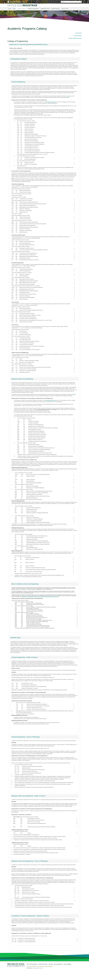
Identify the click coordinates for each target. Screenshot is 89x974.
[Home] (22, 5)
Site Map (51, 964)
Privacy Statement (58, 964)
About (14, 8)
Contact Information (42, 964)
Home (9, 8)
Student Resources (55, 8)
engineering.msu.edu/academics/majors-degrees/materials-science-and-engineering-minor (40, 596)
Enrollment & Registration (33, 8)
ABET (69, 96)
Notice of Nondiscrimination (47, 966)
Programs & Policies (22, 8)
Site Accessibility (67, 964)
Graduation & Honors (45, 8)
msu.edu (39, 966)
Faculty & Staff (65, 8)
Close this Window (78, 35)
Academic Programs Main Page (75, 38)
